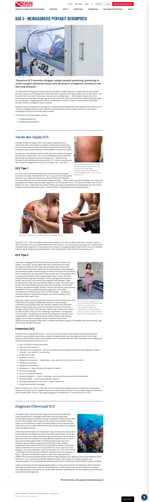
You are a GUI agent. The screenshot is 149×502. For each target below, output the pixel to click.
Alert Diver (78, 4)
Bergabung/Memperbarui (123, 4)
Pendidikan (93, 9)
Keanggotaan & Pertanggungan (29, 9)
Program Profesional (113, 9)
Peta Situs (25, 493)
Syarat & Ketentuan (42, 493)
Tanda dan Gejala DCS (27, 119)
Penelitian (78, 9)
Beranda (18, 493)
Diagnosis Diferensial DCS (29, 122)
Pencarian (92, 4)
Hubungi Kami (54, 493)
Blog (86, 4)
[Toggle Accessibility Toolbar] (144, 497)
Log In (108, 4)
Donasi (98, 4)
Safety (65, 9)
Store (70, 4)
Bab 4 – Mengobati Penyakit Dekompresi (86, 480)
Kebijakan (32, 493)
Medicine (53, 9)
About (131, 9)
